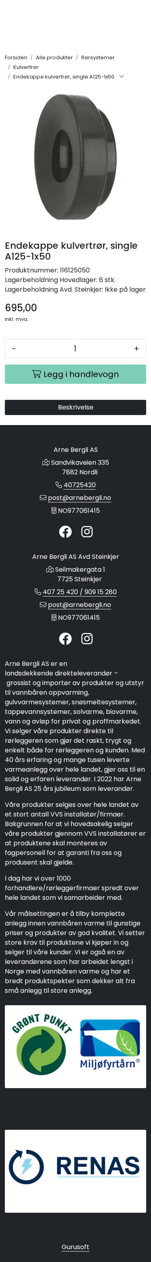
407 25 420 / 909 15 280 (80, 592)
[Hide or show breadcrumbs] (121, 77)
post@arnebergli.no (79, 497)
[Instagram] (87, 532)
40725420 (80, 485)
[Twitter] (65, 532)
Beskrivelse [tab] (75, 407)
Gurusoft (75, 1247)
